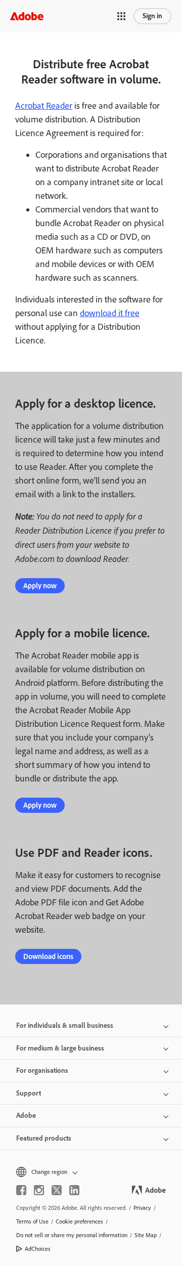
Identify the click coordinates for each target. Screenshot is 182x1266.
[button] (121, 16)
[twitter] (57, 1190)
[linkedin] (74, 1190)
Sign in (152, 16)
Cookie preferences (79, 1221)
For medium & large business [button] (60, 1048)
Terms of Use (32, 1221)
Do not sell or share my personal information (71, 1235)
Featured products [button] (43, 1138)
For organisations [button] (42, 1070)
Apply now (40, 585)
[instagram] (39, 1190)
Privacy (142, 1207)
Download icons (48, 956)
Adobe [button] (26, 1115)
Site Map (145, 1235)
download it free (110, 313)
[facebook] (21, 1190)
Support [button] (28, 1093)
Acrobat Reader (43, 105)
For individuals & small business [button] (64, 1025)
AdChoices (38, 1248)
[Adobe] (27, 16)
